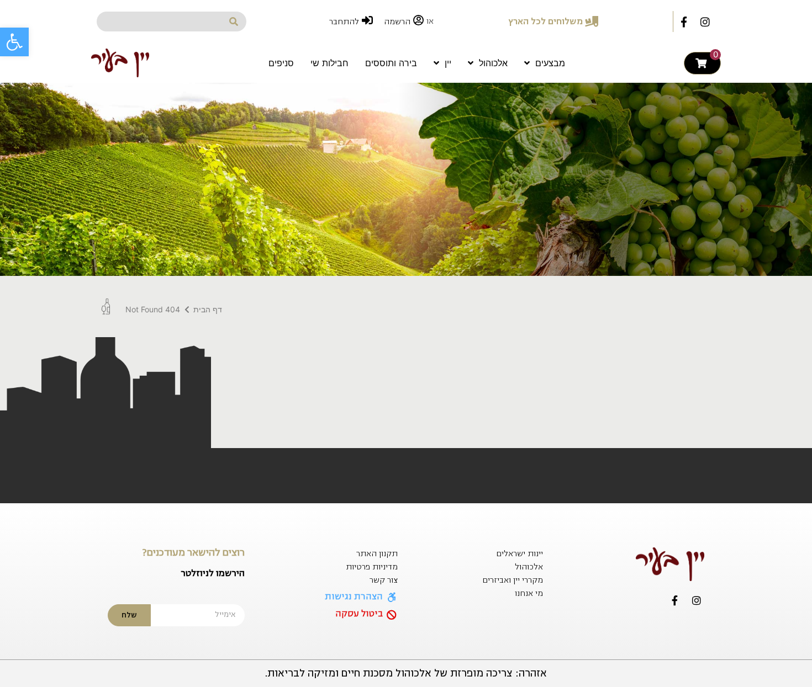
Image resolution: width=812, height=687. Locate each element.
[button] (14, 42)
